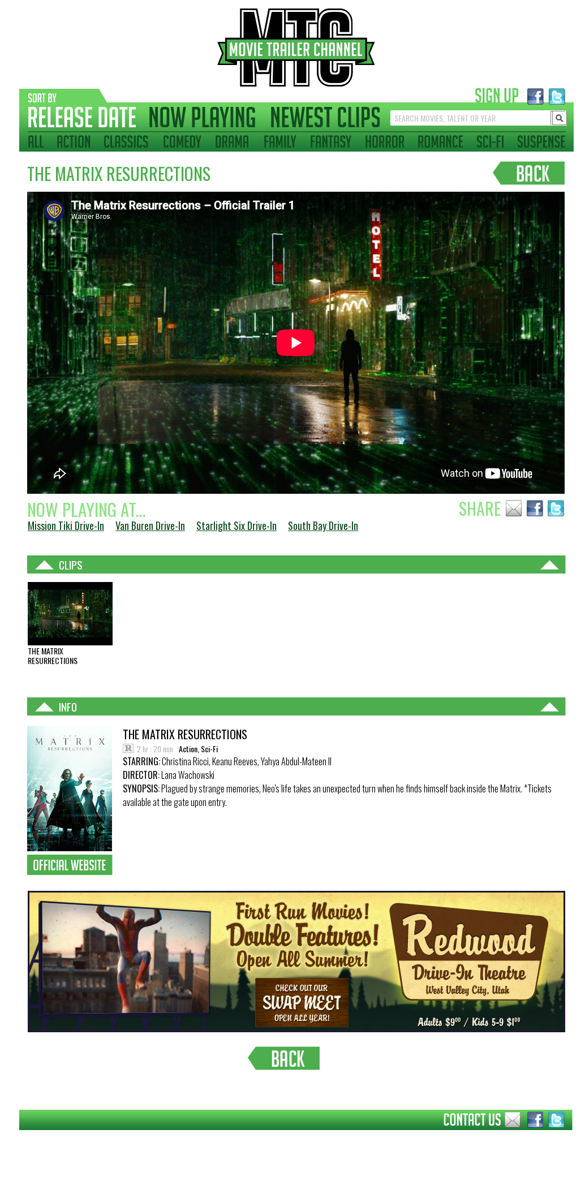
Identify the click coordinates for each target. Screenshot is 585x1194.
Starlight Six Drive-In (236, 525)
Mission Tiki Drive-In (66, 525)
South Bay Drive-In (323, 525)
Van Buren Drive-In (150, 525)
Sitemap (10, 1138)
